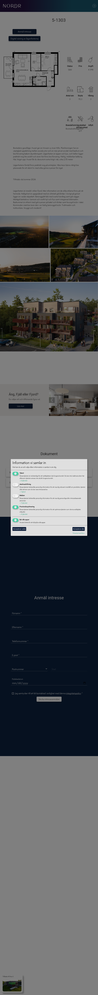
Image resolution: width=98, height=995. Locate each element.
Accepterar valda (19, 529)
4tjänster (24, 514)
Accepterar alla (78, 529)
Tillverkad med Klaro (79, 533)
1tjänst (23, 491)
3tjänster (23, 503)
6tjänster (23, 480)
